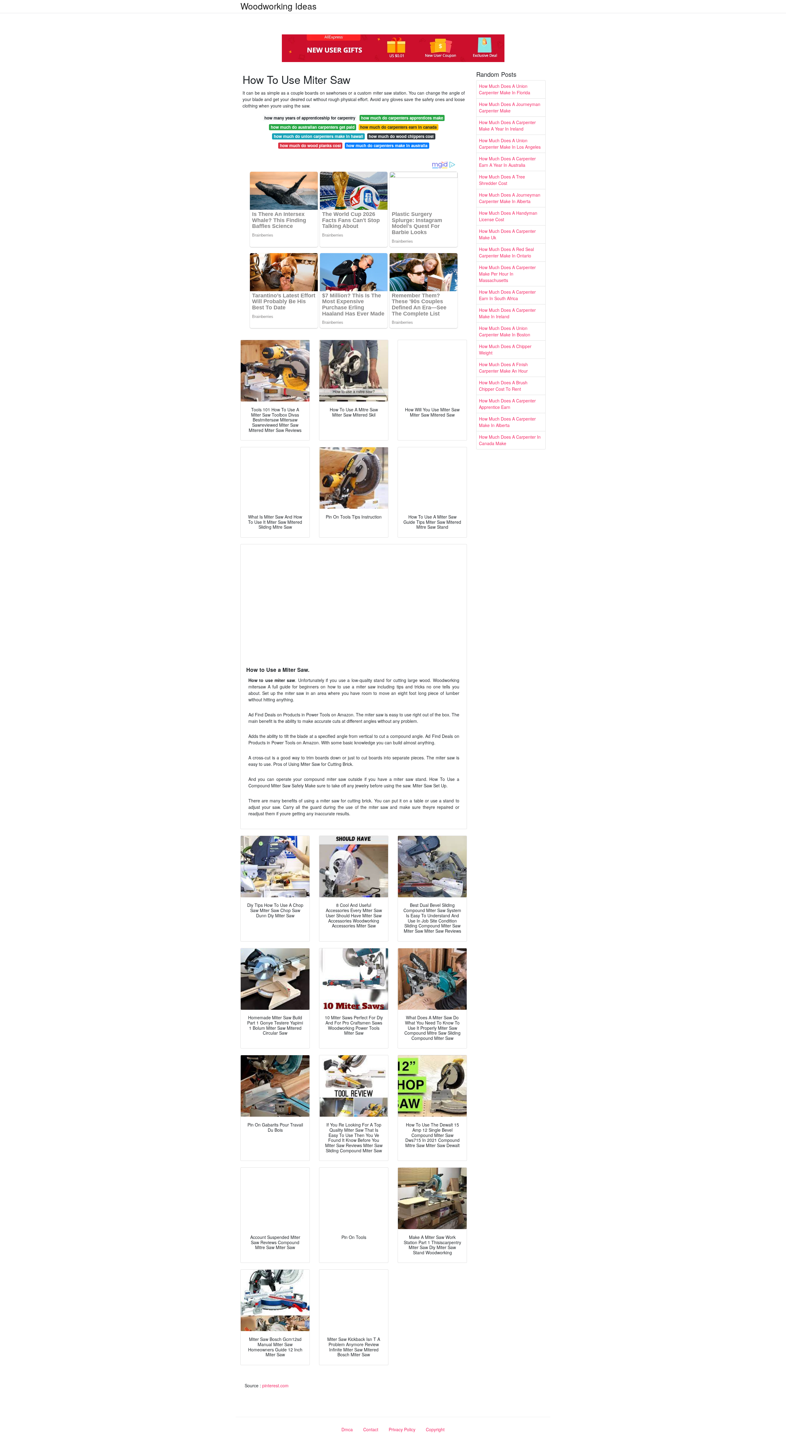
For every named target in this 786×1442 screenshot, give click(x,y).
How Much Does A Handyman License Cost (508, 216)
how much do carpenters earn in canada (398, 127)
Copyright (435, 1429)
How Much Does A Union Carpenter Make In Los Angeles (510, 143)
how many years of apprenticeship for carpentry (309, 118)
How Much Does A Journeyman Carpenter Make (509, 107)
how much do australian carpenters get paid (313, 127)
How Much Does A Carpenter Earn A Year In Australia (507, 161)
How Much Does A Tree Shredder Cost (502, 180)
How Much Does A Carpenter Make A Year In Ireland (507, 125)
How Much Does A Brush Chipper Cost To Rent (503, 385)
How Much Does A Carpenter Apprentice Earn (507, 404)
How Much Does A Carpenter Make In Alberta (507, 422)
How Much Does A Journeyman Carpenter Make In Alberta (509, 198)
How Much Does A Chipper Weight (505, 349)
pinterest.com (275, 1385)
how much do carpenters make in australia (386, 145)
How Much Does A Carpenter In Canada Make (510, 440)
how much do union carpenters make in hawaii (318, 136)
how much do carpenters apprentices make (402, 118)
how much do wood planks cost (310, 145)
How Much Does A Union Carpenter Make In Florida (504, 89)
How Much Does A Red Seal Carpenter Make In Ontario (506, 252)
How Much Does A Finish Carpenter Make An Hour (503, 367)
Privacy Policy (402, 1429)
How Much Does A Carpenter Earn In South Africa (507, 295)
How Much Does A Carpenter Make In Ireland (507, 313)
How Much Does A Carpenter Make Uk (507, 234)
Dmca (347, 1429)
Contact (370, 1429)
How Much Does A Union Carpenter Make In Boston (504, 331)
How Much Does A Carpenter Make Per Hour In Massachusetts (507, 273)
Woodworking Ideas (278, 6)
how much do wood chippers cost (401, 136)
